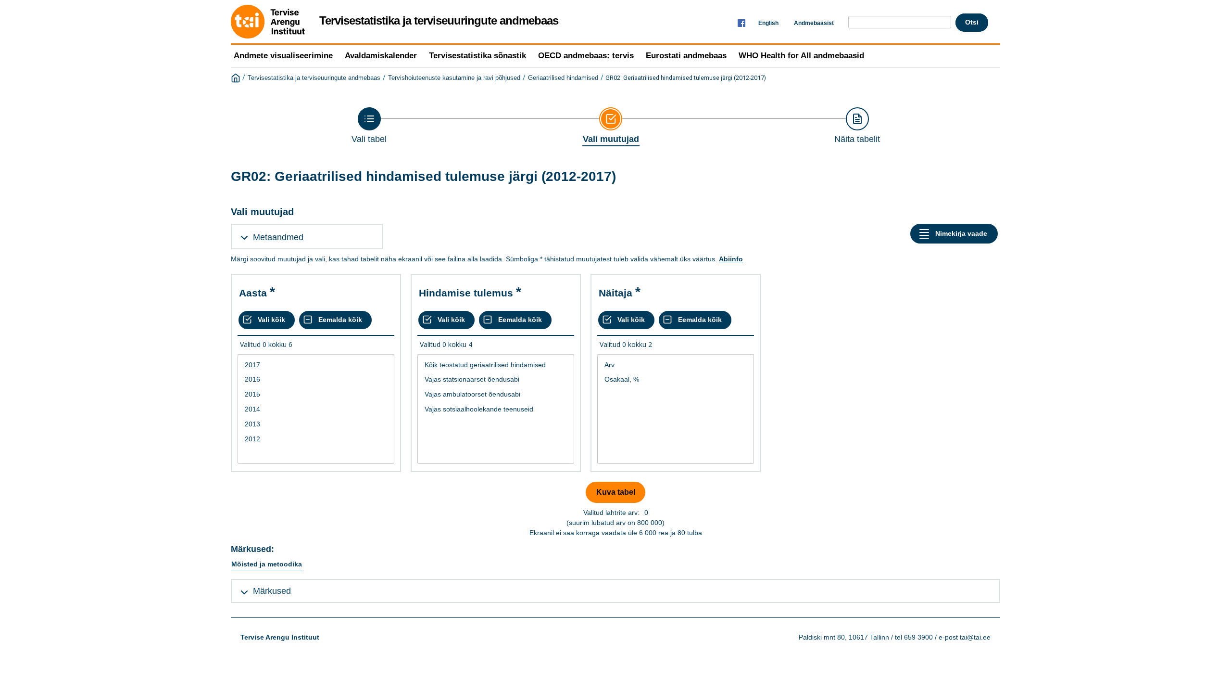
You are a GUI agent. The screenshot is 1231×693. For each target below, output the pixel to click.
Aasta (253, 292)
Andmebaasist (814, 23)
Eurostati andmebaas (686, 55)
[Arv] (675, 365)
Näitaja (615, 292)
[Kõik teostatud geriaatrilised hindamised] (495, 365)
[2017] (315, 365)
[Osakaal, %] (675, 379)
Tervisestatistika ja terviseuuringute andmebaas (314, 78)
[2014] (315, 409)
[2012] (315, 439)
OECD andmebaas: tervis (586, 55)
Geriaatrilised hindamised (563, 78)
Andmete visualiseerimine (283, 55)
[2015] (315, 394)
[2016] (315, 379)
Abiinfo (731, 259)
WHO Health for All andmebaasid (801, 55)
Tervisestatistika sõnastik (477, 55)
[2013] (315, 424)
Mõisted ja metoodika (266, 564)
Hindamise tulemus (466, 292)
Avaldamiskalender (381, 55)
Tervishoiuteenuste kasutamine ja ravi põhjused (454, 78)
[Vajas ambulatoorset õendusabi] (495, 394)
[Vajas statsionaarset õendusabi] (495, 379)
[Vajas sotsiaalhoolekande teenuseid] (495, 409)
